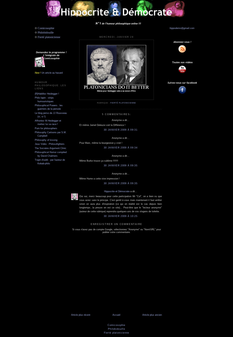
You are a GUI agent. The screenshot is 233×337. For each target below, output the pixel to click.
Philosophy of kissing (46, 140)
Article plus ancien (152, 315)
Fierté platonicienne (49, 37)
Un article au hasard (52, 72)
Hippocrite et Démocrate (117, 191)
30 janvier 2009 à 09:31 (120, 129)
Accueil (116, 315)
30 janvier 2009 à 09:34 (120, 147)
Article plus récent (80, 315)
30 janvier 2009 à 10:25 (120, 216)
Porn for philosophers (46, 128)
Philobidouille (46, 32)
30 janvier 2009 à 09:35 (120, 165)
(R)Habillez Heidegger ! (47, 93)
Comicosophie (46, 28)
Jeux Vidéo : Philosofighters (49, 144)
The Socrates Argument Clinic (50, 148)
